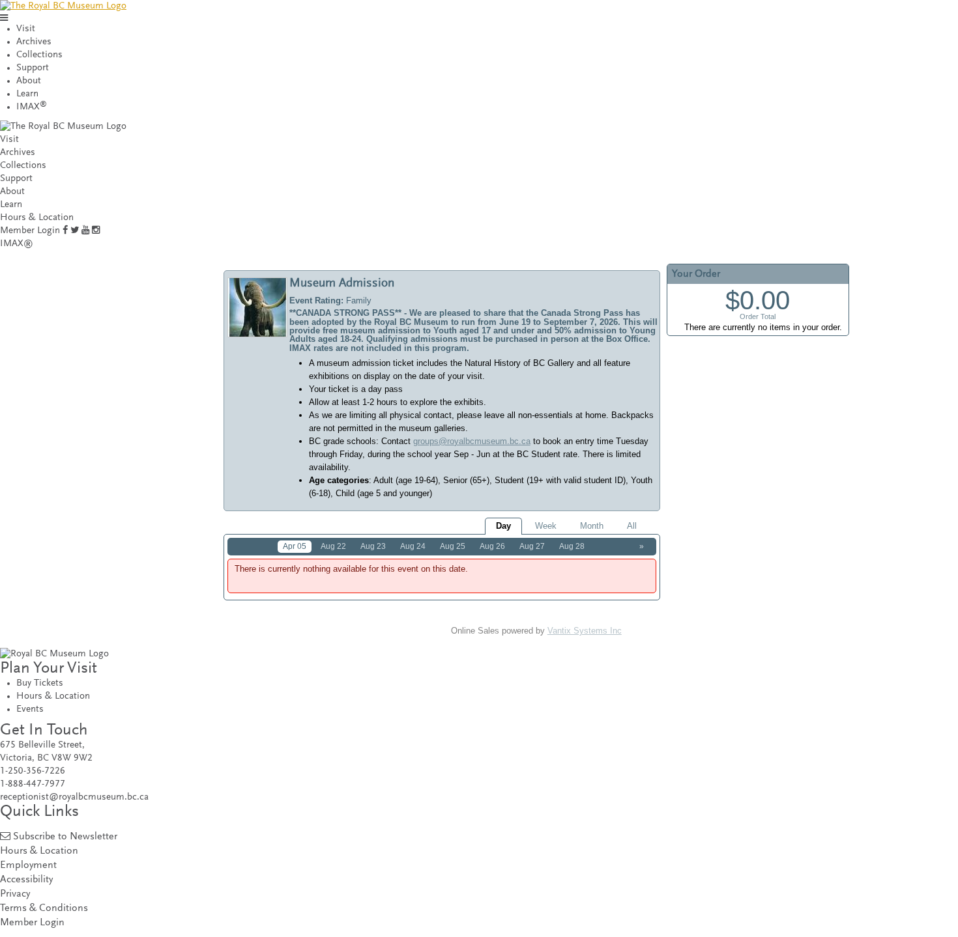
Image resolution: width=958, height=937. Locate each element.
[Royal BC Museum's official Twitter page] (74, 231)
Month (591, 526)
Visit (25, 29)
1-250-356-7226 (32, 771)
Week (546, 526)
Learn (27, 94)
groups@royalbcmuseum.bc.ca (471, 441)
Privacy (15, 894)
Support (32, 68)
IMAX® (16, 244)
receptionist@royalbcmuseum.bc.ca (74, 797)
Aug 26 (492, 546)
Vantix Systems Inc (584, 631)
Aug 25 (452, 546)
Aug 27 (532, 546)
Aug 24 (413, 546)
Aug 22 (333, 546)
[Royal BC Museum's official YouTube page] (85, 231)
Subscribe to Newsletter (65, 837)
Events (30, 709)
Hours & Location (37, 218)
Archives (33, 42)
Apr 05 (294, 546)
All (632, 526)
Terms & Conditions (44, 909)
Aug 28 (572, 546)
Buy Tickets (39, 683)
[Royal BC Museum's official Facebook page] (65, 231)
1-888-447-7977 (32, 784)
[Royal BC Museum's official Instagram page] (96, 231)
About (28, 81)
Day (503, 526)
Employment (28, 866)
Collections (39, 55)
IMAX (31, 107)
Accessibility (26, 880)
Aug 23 (373, 546)
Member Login (30, 231)
